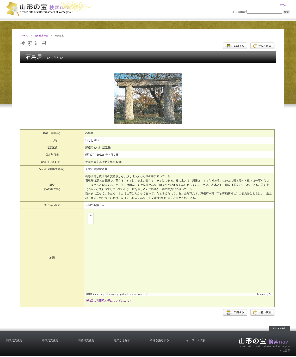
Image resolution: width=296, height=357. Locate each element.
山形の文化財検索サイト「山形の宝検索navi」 (50, 8)
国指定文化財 (14, 340)
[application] (179, 253)
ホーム (283, 4)
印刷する (235, 46)
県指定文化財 (50, 340)
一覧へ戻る (262, 46)
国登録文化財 (86, 340)
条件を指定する (159, 340)
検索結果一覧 (41, 35)
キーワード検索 (195, 340)
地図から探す (122, 340)
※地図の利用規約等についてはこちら (108, 300)
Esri (270, 294)
